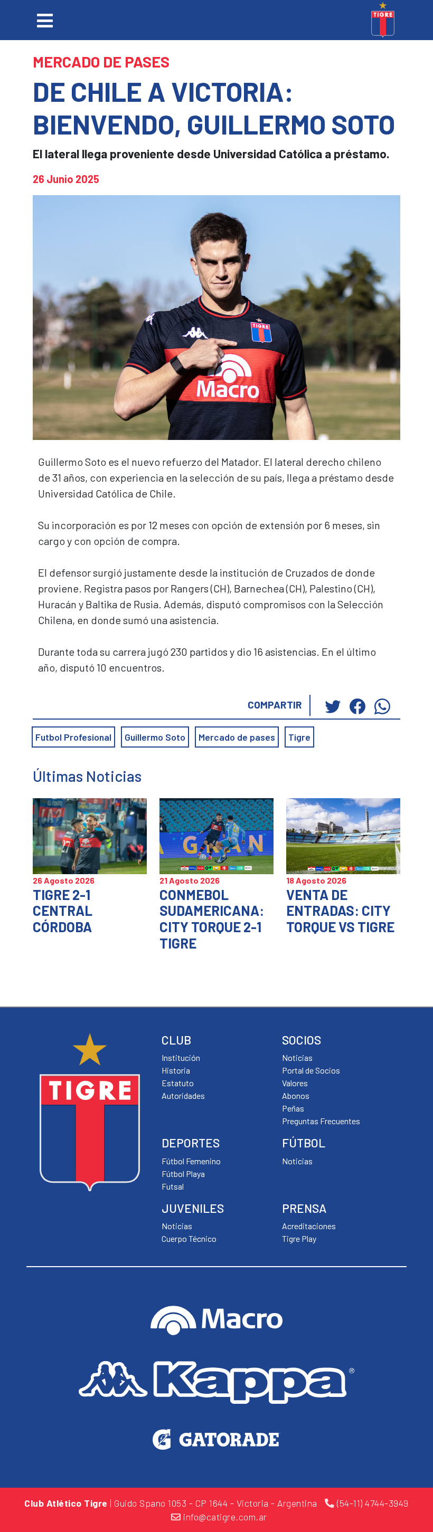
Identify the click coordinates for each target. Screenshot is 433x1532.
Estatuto (178, 1083)
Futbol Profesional (73, 737)
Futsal (173, 1186)
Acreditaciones (309, 1226)
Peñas (293, 1108)
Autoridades (183, 1095)
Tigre (299, 737)
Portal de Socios (311, 1070)
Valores (295, 1083)
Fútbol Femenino (191, 1161)
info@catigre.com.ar (224, 1517)
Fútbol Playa (183, 1174)
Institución (181, 1057)
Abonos (295, 1095)
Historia (176, 1070)
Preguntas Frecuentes (321, 1121)
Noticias (297, 1161)
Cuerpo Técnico (189, 1238)
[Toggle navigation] (45, 20)
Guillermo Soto (155, 737)
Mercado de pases (237, 737)
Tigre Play (299, 1238)
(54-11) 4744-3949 (372, 1503)
